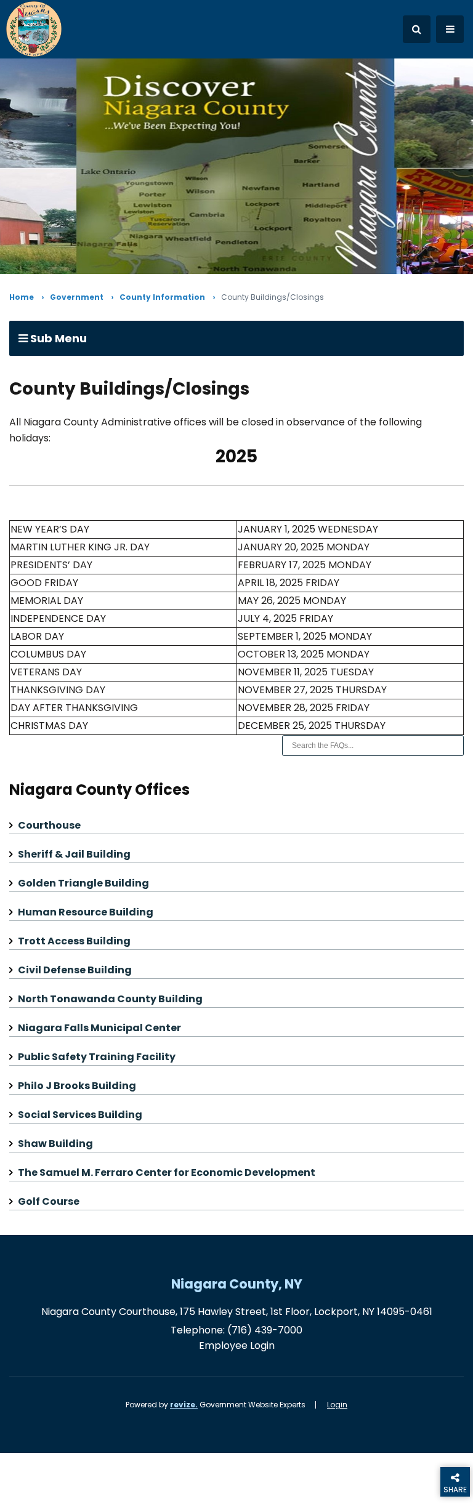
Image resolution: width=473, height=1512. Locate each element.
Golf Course (48, 1201)
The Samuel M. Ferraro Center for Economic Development (166, 1172)
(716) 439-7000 (264, 1330)
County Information (162, 297)
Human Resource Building (85, 912)
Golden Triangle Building (83, 883)
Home (21, 297)
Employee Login (237, 1345)
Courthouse (49, 825)
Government (76, 297)
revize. (184, 1404)
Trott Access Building (74, 941)
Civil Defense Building (75, 970)
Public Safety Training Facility (97, 1057)
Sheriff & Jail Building (74, 854)
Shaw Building (55, 1143)
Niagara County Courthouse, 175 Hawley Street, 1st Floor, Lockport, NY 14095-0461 (236, 1312)
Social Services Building (80, 1115)
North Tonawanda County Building (110, 999)
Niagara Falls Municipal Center (99, 1028)
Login (337, 1404)
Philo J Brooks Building (77, 1086)
